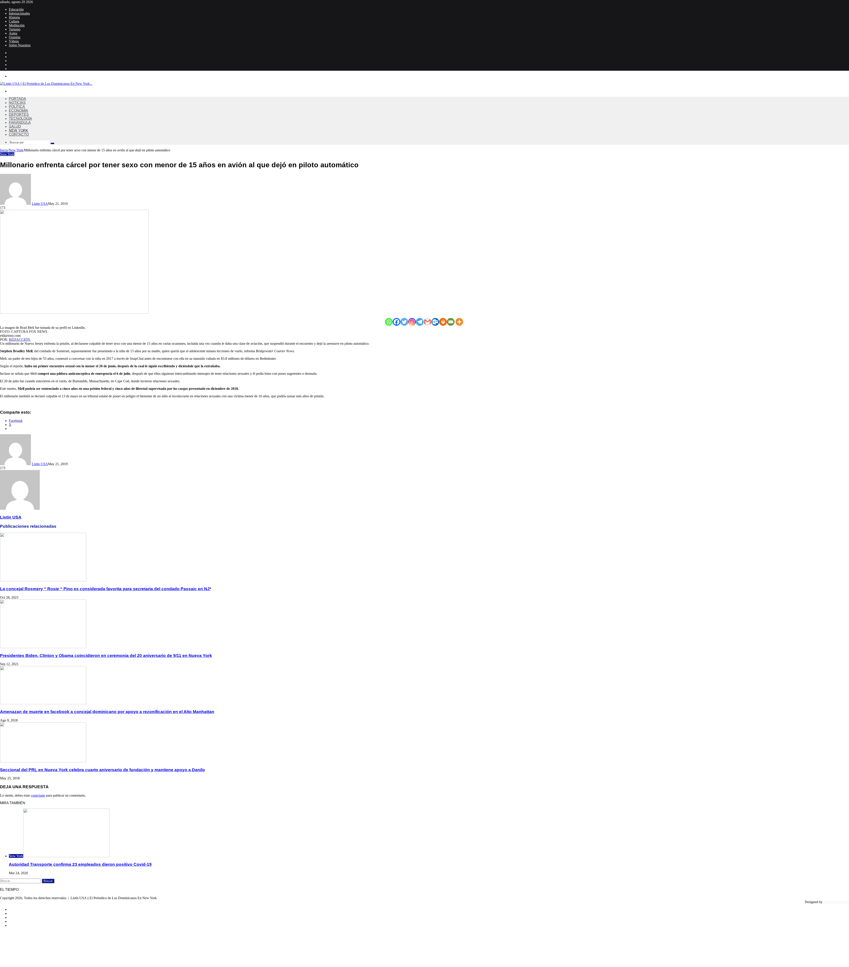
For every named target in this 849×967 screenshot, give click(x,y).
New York (18, 130)
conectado (38, 795)
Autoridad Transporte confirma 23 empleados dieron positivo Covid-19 (80, 864)
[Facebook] (396, 322)
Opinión (14, 37)
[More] (459, 322)
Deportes (19, 114)
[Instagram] (412, 322)
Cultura (14, 21)
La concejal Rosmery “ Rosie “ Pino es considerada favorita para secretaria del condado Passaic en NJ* (105, 588)
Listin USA (40, 204)
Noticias (17, 103)
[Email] (451, 322)
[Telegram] (420, 322)
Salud (15, 126)
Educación (16, 9)
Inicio (4, 150)
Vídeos (14, 41)
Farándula (20, 122)
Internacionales (19, 13)
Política (17, 107)
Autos (13, 33)
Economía (18, 110)
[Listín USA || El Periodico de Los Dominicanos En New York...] (46, 84)
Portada (17, 99)
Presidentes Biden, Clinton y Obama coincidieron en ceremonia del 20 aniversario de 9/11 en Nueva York (106, 655)
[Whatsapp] (389, 322)
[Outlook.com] (435, 322)
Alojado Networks (836, 902)
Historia (14, 17)
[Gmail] (427, 322)
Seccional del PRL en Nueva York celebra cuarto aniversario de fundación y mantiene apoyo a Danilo (102, 769)
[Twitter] (404, 322)
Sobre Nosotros (20, 45)
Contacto (19, 134)
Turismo (14, 29)
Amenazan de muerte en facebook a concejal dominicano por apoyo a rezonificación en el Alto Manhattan (107, 711)
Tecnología (20, 118)
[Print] (443, 322)
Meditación (17, 25)
